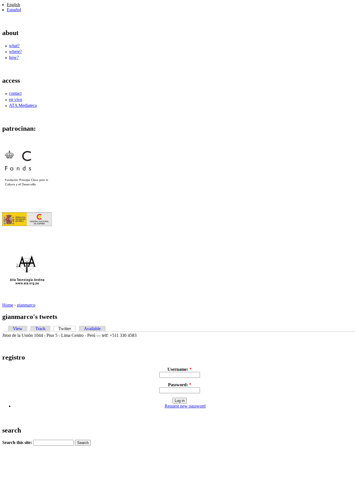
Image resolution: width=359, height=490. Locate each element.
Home (7, 305)
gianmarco (26, 305)
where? (15, 51)
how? (14, 57)
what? (14, 45)
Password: (179, 384)
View (17, 328)
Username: (179, 369)
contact (15, 93)
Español (14, 9)
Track (40, 328)
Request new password (185, 406)
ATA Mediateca (23, 105)
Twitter (64, 328)
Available (92, 328)
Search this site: (17, 442)
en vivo (15, 99)
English (13, 4)
